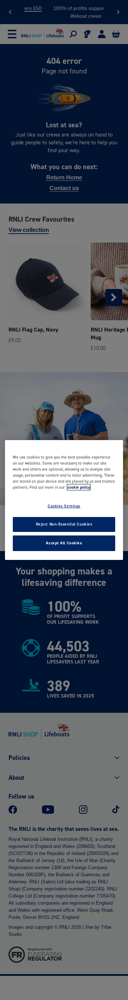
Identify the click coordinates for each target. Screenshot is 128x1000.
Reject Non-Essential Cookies (64, 524)
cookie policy (79, 487)
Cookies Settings (64, 506)
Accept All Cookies (64, 542)
